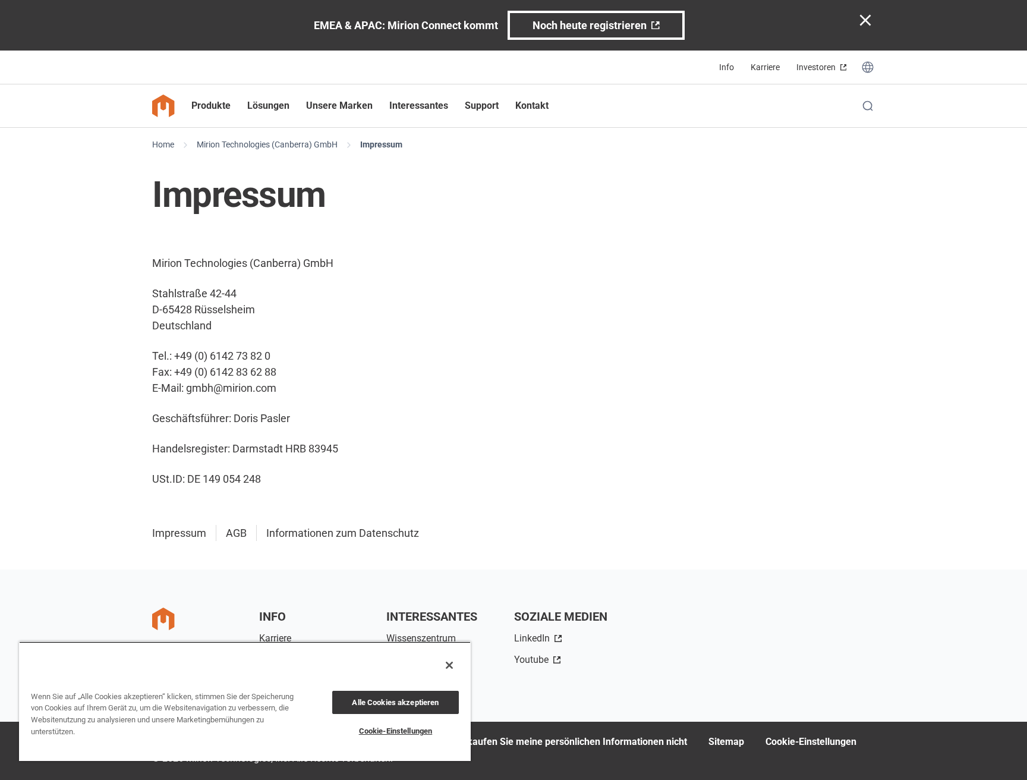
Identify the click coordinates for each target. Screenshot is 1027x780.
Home (163, 144)
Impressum (381, 144)
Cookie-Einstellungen (810, 741)
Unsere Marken (339, 105)
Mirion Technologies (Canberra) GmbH (267, 144)
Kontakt (532, 105)
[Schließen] (449, 665)
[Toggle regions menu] (868, 67)
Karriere (765, 67)
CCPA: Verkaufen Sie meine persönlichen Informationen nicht (555, 741)
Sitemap (726, 741)
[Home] (163, 106)
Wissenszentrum (421, 638)
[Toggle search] (868, 106)
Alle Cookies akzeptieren (395, 702)
